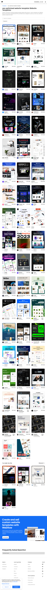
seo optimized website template (14, 5)
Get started (38, 1)
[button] (23, 21)
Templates (4, 5)
